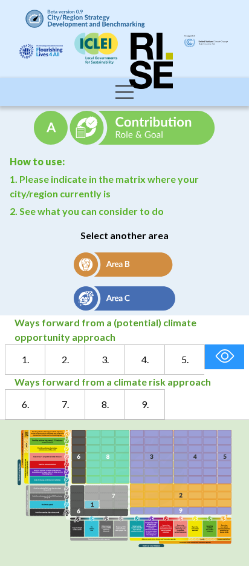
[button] (124, 92)
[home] (82, 19)
